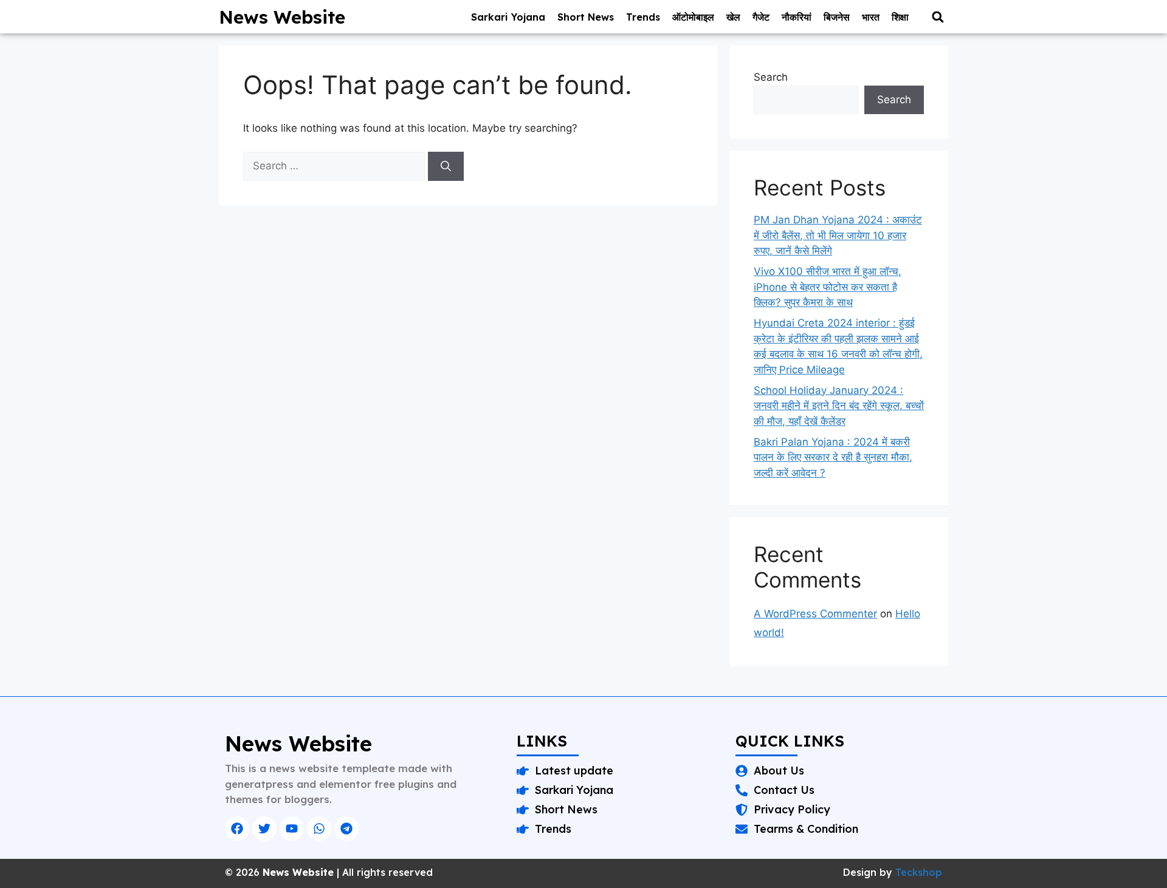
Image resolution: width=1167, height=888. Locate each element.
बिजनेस (837, 17)
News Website (282, 17)
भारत (871, 17)
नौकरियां (796, 17)
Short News (585, 17)
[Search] (446, 166)
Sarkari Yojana (508, 17)
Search (771, 77)
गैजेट (760, 17)
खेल (733, 17)
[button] (937, 16)
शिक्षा (900, 17)
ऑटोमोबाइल (693, 17)
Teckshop (918, 872)
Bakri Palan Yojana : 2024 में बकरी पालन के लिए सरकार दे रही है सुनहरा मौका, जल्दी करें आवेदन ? (833, 457)
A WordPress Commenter (815, 614)
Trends (643, 17)
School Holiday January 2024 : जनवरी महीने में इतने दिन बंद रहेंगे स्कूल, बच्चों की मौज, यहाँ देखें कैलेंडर (839, 405)
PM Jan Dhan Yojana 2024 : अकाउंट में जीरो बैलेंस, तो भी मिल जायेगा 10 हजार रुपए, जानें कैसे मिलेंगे (838, 235)
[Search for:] (335, 166)
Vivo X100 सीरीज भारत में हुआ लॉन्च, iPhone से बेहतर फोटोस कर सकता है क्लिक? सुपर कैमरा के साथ (827, 286)
